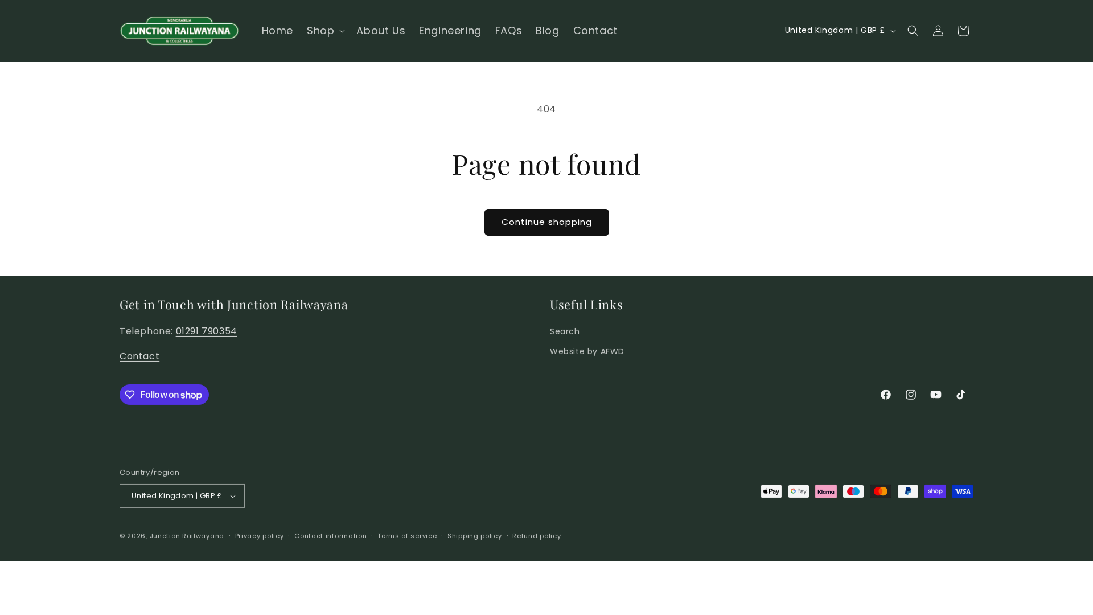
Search (565, 331)
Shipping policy (474, 535)
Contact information (330, 535)
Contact (139, 355)
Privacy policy (259, 535)
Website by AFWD (587, 350)
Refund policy (536, 535)
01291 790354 (206, 330)
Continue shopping (547, 222)
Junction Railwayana (187, 535)
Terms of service (407, 535)
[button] (325, 30)
